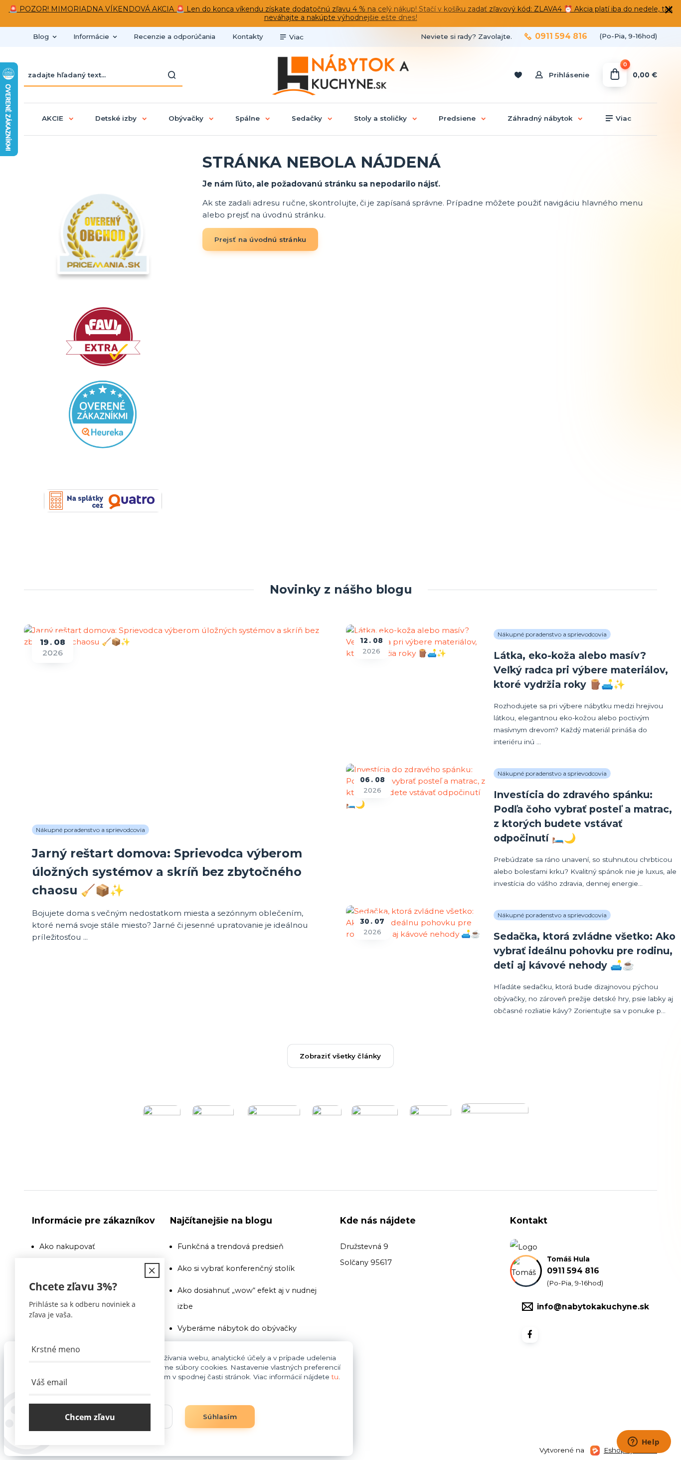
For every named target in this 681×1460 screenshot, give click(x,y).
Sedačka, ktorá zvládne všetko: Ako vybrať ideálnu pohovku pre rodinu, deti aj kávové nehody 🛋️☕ (585, 950)
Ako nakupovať (67, 1246)
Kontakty (247, 36)
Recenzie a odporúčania (174, 36)
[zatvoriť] (669, 9)
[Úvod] (340, 75)
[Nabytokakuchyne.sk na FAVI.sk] (103, 385)
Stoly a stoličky (380, 118)
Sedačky (307, 118)
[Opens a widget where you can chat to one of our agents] (643, 1442)
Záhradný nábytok (540, 118)
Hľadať (172, 75)
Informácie (91, 36)
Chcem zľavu (90, 1417)
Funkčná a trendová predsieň (230, 1246)
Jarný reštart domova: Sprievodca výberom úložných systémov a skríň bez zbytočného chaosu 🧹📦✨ (167, 871)
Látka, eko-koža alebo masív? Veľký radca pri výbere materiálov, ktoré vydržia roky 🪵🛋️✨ (581, 669)
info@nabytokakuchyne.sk (593, 1306)
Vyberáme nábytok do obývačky (237, 1328)
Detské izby (116, 118)
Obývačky (186, 118)
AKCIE (52, 118)
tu (335, 1377)
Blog (41, 36)
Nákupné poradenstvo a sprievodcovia (90, 830)
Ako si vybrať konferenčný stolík (236, 1268)
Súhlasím (220, 1417)
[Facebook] (530, 1335)
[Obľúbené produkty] (517, 75)
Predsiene (457, 118)
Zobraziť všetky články (340, 1056)
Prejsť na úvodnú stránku (260, 239)
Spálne (247, 118)
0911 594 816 (561, 36)
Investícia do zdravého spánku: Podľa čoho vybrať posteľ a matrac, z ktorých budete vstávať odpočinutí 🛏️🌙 (583, 816)
